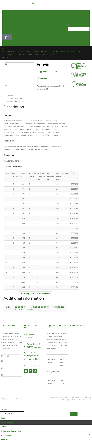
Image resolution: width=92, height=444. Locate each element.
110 (20, 310)
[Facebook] (26, 371)
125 (27, 310)
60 (45, 307)
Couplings (4, 427)
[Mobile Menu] (4, 18)
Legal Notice (56, 397)
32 (22, 307)
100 (62, 307)
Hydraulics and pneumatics (11, 431)
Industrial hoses (7, 422)
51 (39, 307)
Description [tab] (11, 95)
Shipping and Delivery (70, 400)
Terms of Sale (85, 400)
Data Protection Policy (70, 397)
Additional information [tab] (15, 101)
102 (16, 310)
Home (3, 418)
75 (53, 307)
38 (28, 307)
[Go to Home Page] (3, 48)
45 (33, 307)
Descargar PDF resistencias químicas (36, 294)
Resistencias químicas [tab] (15, 98)
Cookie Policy (86, 397)
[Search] (74, 414)
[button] (79, 25)
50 (36, 307)
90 (59, 307)
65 (48, 307)
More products (6, 435)
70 (51, 307)
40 (30, 307)
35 (25, 307)
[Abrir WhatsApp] (86, 438)
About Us (4, 440)
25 (16, 307)
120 (24, 310)
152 (31, 310)
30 (19, 307)
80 (56, 307)
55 (42, 307)
